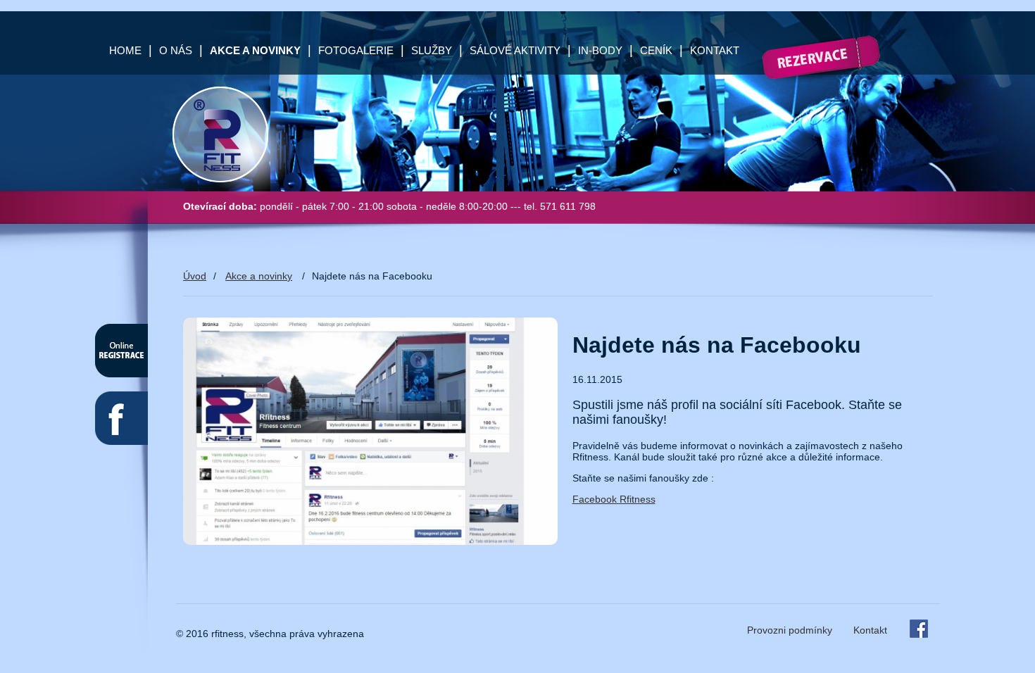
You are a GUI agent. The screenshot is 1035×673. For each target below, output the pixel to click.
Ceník (656, 50)
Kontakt (714, 50)
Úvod (194, 276)
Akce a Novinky (255, 50)
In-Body (600, 50)
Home (125, 50)
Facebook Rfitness (614, 499)
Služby (431, 50)
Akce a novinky (258, 276)
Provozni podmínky (789, 630)
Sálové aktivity (515, 50)
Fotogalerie (356, 50)
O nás (175, 50)
